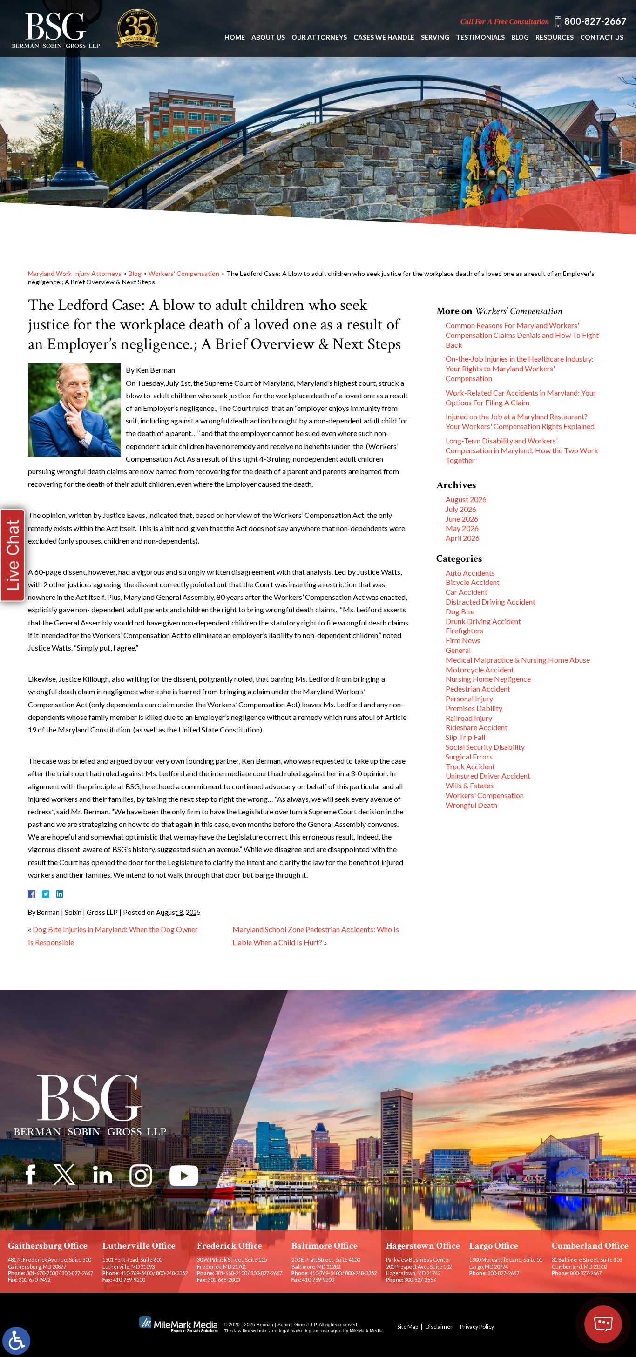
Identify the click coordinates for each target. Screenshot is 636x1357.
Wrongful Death (471, 804)
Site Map (407, 1326)
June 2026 (462, 518)
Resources (554, 37)
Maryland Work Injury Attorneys (75, 273)
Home (234, 37)
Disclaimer (439, 1326)
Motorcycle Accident (480, 669)
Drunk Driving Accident (483, 621)
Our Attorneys (319, 37)
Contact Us (601, 37)
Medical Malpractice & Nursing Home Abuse (518, 659)
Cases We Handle (383, 37)
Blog (520, 37)
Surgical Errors (469, 756)
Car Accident (466, 591)
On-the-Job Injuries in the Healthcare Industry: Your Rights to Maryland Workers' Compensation (520, 368)
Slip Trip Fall (465, 736)
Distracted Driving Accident (490, 601)
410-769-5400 (136, 1273)
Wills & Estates (470, 785)
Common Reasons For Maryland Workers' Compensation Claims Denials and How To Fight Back (522, 335)
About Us (268, 37)
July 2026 (461, 508)
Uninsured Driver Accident (488, 775)
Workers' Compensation (184, 273)
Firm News (463, 640)
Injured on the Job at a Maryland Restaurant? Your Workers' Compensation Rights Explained (520, 421)
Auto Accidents (470, 572)
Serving (435, 37)
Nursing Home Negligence (488, 678)
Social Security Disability (485, 746)
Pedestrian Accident (478, 688)
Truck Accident (470, 766)
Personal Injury (469, 698)
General (458, 649)
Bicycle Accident (473, 582)
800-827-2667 (595, 21)
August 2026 (466, 499)
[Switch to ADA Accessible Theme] (16, 1341)
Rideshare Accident (476, 727)
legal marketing (295, 1330)
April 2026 (463, 537)
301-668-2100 (231, 1273)
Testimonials (480, 37)
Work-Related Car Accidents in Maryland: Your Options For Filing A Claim (521, 397)
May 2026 (462, 528)
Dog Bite (460, 611)
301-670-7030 (42, 1273)
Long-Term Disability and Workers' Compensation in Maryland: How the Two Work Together (522, 450)
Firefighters (464, 630)
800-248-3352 (172, 1273)
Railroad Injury (469, 717)
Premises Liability (474, 708)
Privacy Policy (477, 1326)
